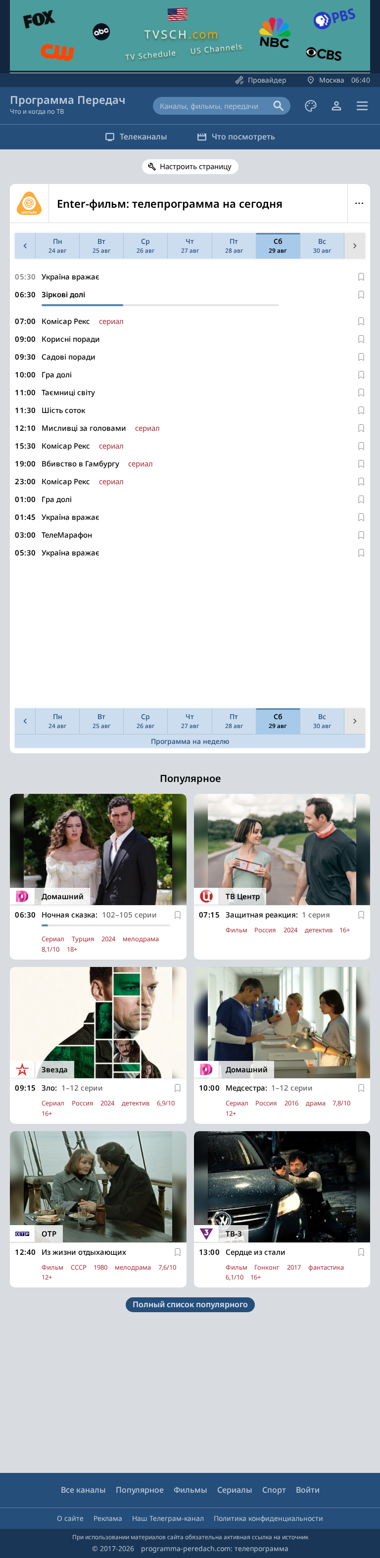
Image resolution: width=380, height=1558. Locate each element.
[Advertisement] (190, 635)
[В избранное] (361, 277)
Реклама (108, 1518)
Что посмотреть (243, 136)
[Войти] (336, 106)
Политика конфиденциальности (268, 1518)
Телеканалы (143, 136)
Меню (359, 203)
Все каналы (83, 1489)
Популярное (140, 1489)
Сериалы (234, 1489)
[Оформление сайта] (311, 106)
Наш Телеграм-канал (168, 1518)
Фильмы (190, 1489)
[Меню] (362, 106)
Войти (308, 1489)
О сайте (70, 1518)
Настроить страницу (196, 166)
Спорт (274, 1489)
